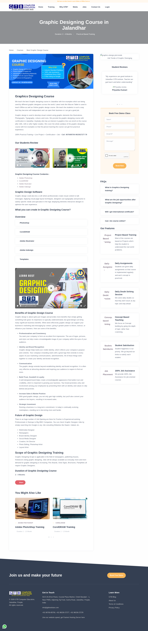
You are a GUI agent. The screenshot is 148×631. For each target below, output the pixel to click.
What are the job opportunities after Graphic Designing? (120, 201)
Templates (24, 259)
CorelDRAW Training (64, 527)
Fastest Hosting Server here (74, 617)
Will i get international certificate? (119, 212)
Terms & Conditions (116, 604)
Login (107, 7)
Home (40, 7)
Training (51, 7)
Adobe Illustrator (25, 184)
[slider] (24, 165)
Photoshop (24, 223)
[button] (48, 537)
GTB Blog (112, 597)
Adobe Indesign (25, 187)
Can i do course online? (115, 221)
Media (75, 7)
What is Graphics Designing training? (117, 189)
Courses (20, 50)
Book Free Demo (116, 575)
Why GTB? (63, 7)
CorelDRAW (23, 181)
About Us (112, 601)
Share (21, 482)
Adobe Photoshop (25, 178)
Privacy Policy (114, 608)
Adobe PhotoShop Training (29, 527)
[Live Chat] (4, 626)
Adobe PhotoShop (25, 523)
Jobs (84, 7)
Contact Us (95, 7)
